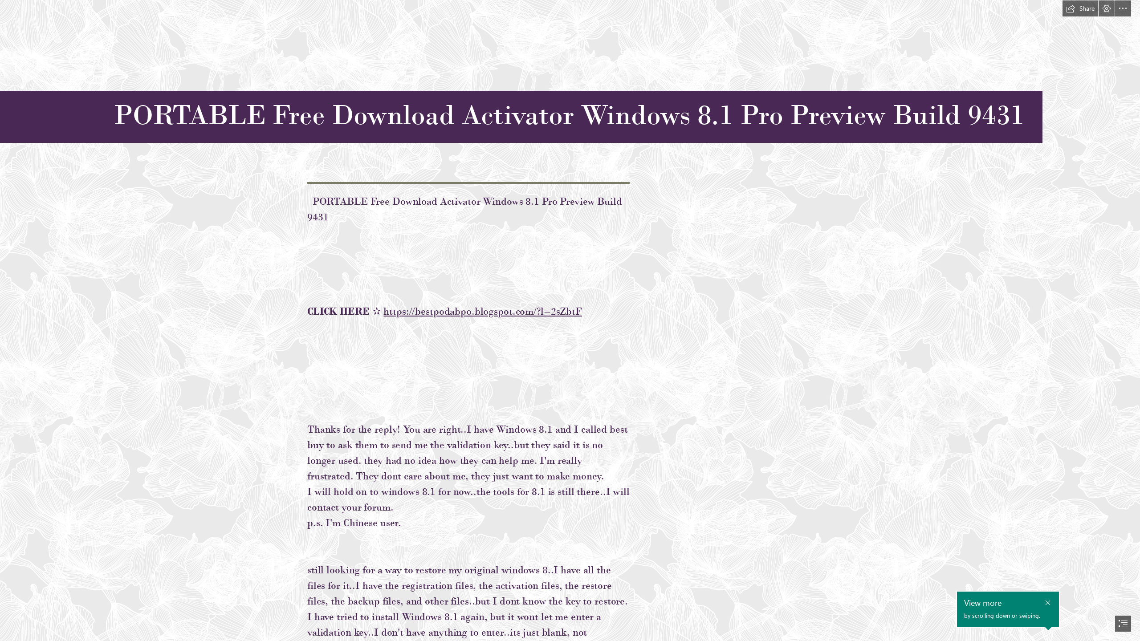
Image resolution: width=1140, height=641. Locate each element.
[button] (1080, 8)
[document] (570, 320)
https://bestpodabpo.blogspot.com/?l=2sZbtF (482, 311)
